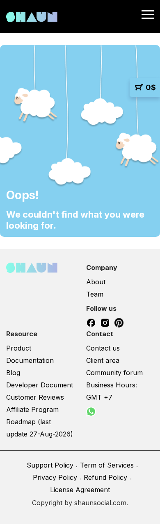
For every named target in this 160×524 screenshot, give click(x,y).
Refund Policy (105, 477)
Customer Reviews (35, 397)
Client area (102, 360)
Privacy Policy (55, 477)
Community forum (114, 373)
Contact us (103, 348)
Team (94, 294)
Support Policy (50, 465)
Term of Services (107, 465)
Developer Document (39, 385)
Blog (13, 373)
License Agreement (80, 490)
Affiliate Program (32, 409)
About (95, 282)
